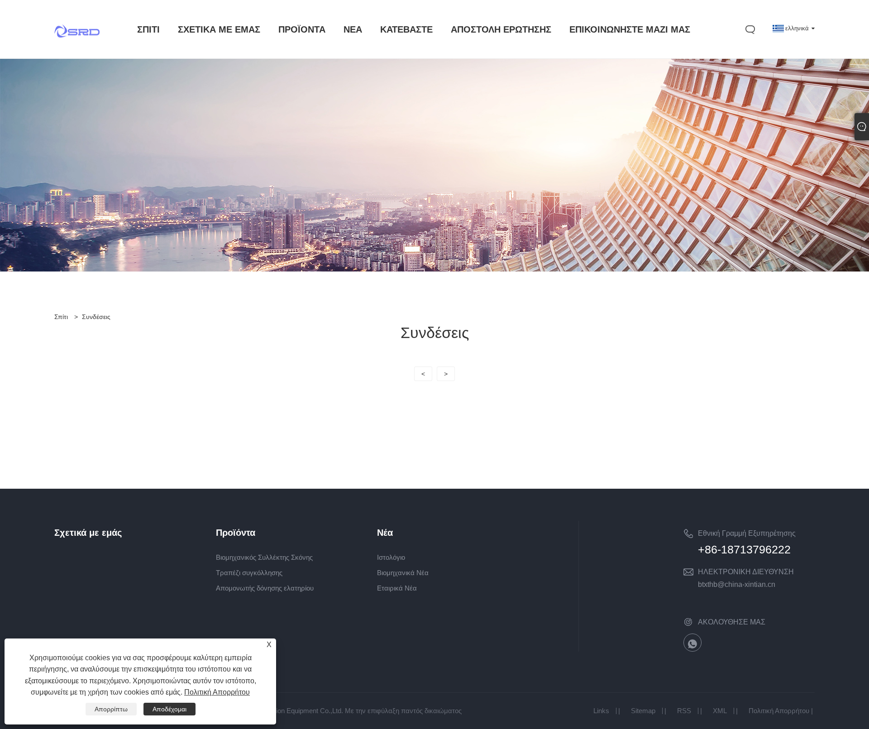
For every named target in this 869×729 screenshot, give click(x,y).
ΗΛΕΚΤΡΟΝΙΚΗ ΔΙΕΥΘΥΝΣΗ (746, 572)
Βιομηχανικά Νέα (403, 573)
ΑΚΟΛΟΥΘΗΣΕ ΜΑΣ (731, 622)
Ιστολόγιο (391, 557)
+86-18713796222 (744, 549)
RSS (684, 711)
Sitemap (643, 711)
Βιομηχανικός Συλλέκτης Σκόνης (264, 557)
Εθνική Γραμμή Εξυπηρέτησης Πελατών (747, 534)
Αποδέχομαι (169, 709)
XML (720, 711)
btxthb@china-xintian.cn (736, 584)
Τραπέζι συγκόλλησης (249, 573)
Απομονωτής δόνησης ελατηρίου (265, 588)
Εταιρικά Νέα (397, 588)
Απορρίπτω (111, 709)
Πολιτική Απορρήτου (779, 711)
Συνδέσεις (96, 316)
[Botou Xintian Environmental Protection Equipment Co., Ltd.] (77, 48)
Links (601, 711)
